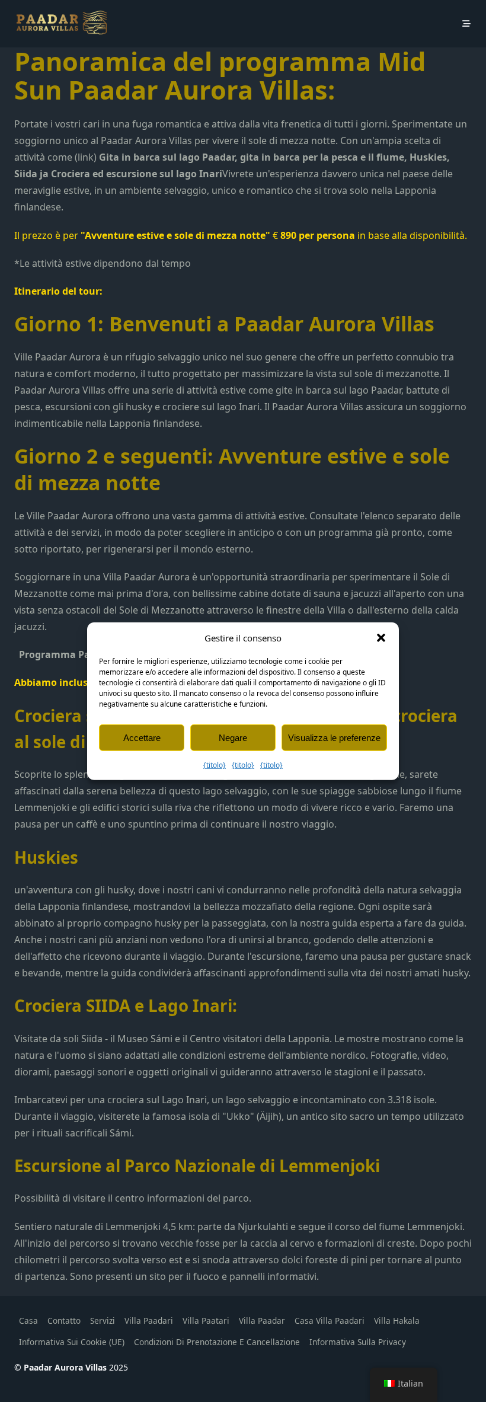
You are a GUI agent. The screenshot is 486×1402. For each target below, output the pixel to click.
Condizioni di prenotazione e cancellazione (217, 1341)
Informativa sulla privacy (357, 1341)
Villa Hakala (397, 1320)
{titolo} (214, 765)
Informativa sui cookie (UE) (71, 1341)
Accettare (142, 737)
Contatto (64, 1320)
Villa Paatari (206, 1320)
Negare (233, 737)
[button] (381, 638)
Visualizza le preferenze (334, 737)
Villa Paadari (148, 1320)
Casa (28, 1320)
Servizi (102, 1320)
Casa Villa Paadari (329, 1320)
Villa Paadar (262, 1320)
